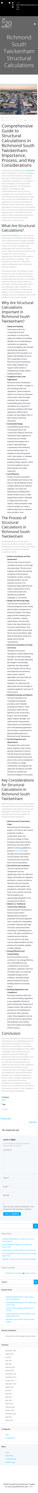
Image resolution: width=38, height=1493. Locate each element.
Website (6, 1195)
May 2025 (8, 1364)
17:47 (20, 120)
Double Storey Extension (12, 117)
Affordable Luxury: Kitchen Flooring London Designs (19, 1259)
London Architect (30, 1273)
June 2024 (8, 1394)
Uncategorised (10, 1438)
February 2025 (10, 1367)
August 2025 (9, 1354)
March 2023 (9, 1420)
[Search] (35, 1226)
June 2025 (8, 1360)
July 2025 (8, 1357)
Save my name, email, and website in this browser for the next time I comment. (18, 1207)
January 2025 (9, 1370)
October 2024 (9, 1380)
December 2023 (10, 1414)
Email (6, 1186)
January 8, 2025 (9, 120)
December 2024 (10, 1374)
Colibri (30, 1487)
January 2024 (9, 1410)
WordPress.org (10, 1462)
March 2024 (9, 1404)
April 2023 (8, 1417)
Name (6, 1178)
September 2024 (10, 1384)
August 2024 (9, 1387)
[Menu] (34, 24)
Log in (7, 1452)
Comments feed (10, 1459)
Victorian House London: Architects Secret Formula (19, 1250)
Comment (7, 1150)
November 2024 (10, 1377)
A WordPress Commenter (13, 1273)
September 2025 (10, 1351)
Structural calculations (10, 235)
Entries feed (9, 1456)
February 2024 (10, 1407)
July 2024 (8, 1390)
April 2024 (8, 1400)
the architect (19, 851)
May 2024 (8, 1397)
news (4, 1100)
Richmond (31, 170)
